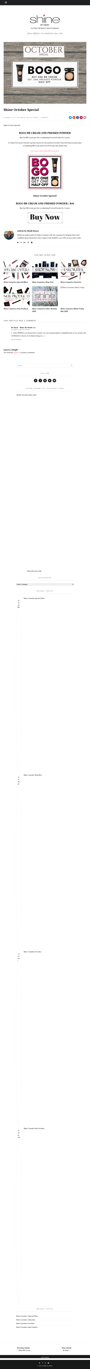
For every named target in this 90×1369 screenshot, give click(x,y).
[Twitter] (18, 242)
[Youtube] (54, 380)
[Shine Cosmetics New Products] (18, 1215)
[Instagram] (28, 242)
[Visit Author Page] (9, 234)
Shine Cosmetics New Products (34, 1128)
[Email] (48, 1363)
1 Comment (44, 117)
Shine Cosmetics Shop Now (33, 775)
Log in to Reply (16, 339)
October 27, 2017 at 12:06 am (20, 329)
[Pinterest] (45, 380)
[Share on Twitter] (70, 117)
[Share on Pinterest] (81, 117)
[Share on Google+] (73, 117)
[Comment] (84, 117)
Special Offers (32, 117)
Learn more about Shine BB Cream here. (44, 151)
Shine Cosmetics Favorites (32, 952)
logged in (16, 352)
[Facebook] (40, 380)
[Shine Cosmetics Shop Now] (18, 861)
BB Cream (21, 117)
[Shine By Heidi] (45, 27)
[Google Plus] (25, 242)
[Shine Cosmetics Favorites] (18, 1038)
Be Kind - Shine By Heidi (21, 327)
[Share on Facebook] (77, 117)
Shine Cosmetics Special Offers (34, 598)
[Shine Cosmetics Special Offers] (18, 685)
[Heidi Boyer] (31, 242)
